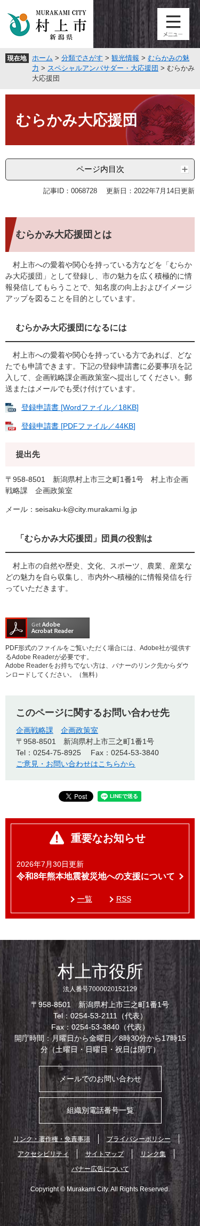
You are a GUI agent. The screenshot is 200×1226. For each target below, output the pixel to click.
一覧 (84, 899)
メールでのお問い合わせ (100, 1078)
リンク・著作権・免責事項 (51, 1139)
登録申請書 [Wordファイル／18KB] (80, 407)
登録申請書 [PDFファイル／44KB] (78, 426)
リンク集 (153, 1154)
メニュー (173, 24)
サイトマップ (104, 1154)
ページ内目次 (100, 168)
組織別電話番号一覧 (100, 1110)
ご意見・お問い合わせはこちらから (75, 764)
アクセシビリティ (43, 1154)
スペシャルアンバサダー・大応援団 (102, 68)
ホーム (42, 58)
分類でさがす (82, 58)
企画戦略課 (34, 730)
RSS (123, 899)
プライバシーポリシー (139, 1139)
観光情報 (125, 58)
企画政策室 (79, 730)
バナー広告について (100, 1169)
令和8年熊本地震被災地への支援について (96, 876)
